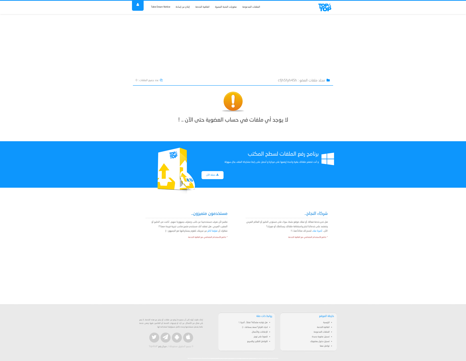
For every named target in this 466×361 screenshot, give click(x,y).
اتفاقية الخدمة (202, 7)
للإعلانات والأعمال (260, 332)
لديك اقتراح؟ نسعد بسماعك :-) (255, 327)
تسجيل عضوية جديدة (320, 337)
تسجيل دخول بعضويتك (319, 341)
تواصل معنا (324, 346)
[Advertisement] (233, 44)
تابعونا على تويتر (261, 337)
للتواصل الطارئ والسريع (257, 341)
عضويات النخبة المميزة (226, 7)
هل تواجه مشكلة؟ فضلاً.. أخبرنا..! (253, 322)
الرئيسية (326, 322)
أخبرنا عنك (317, 231)
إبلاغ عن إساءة (183, 7)
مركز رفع (162, 346)
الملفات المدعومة (251, 7)
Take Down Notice (160, 7)
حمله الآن (211, 175)
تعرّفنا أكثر (213, 231)
